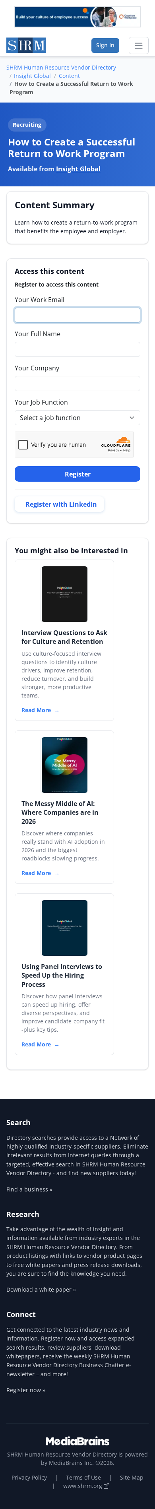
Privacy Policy (29, 1477)
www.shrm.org (83, 1486)
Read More (36, 710)
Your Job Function (41, 402)
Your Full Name (37, 333)
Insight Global (32, 75)
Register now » (25, 1390)
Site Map (131, 1477)
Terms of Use (83, 1477)
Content (69, 75)
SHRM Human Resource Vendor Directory (61, 67)
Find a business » (29, 1189)
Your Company (37, 368)
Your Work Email (39, 299)
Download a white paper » (41, 1289)
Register (78, 474)
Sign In (105, 45)
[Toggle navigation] (139, 45)
